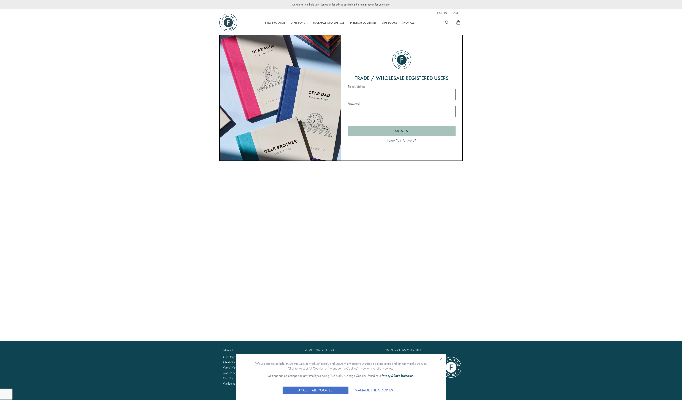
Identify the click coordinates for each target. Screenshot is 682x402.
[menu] (339, 22)
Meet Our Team (232, 362)
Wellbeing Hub (232, 383)
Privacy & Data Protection (397, 375)
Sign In (442, 13)
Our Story (229, 357)
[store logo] (228, 22)
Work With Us (231, 367)
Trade (455, 13)
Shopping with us (320, 350)
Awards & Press (232, 373)
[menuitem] (275, 22)
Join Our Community (403, 350)
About (228, 350)
